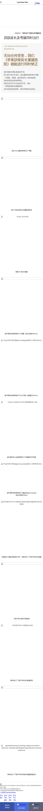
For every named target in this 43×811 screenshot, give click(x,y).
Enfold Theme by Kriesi (8, 792)
